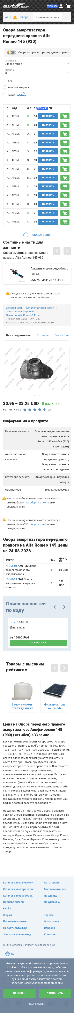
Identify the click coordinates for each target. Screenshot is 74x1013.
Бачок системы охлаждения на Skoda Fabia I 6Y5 (22, 706)
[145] (9, 17)
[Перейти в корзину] (68, 6)
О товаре (43, 335)
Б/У (10, 80)
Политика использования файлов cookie (37, 982)
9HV (19, 622)
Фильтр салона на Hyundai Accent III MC (55, 706)
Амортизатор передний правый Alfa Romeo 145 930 (50, 268)
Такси (11, 94)
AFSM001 (17, 116)
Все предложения (18, 335)
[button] (53, 6)
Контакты (50, 934)
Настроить (37, 1004)
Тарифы (49, 915)
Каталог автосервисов (18, 889)
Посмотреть (38, 642)
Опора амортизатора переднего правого (22, 583)
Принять (19, 993)
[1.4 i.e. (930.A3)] (14, 17)
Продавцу (50, 895)
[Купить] (64, 116)
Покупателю (52, 901)
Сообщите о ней (36, 502)
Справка (49, 927)
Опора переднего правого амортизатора (21, 570)
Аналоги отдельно (19, 87)
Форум (7, 915)
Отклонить (55, 993)
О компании (51, 921)
